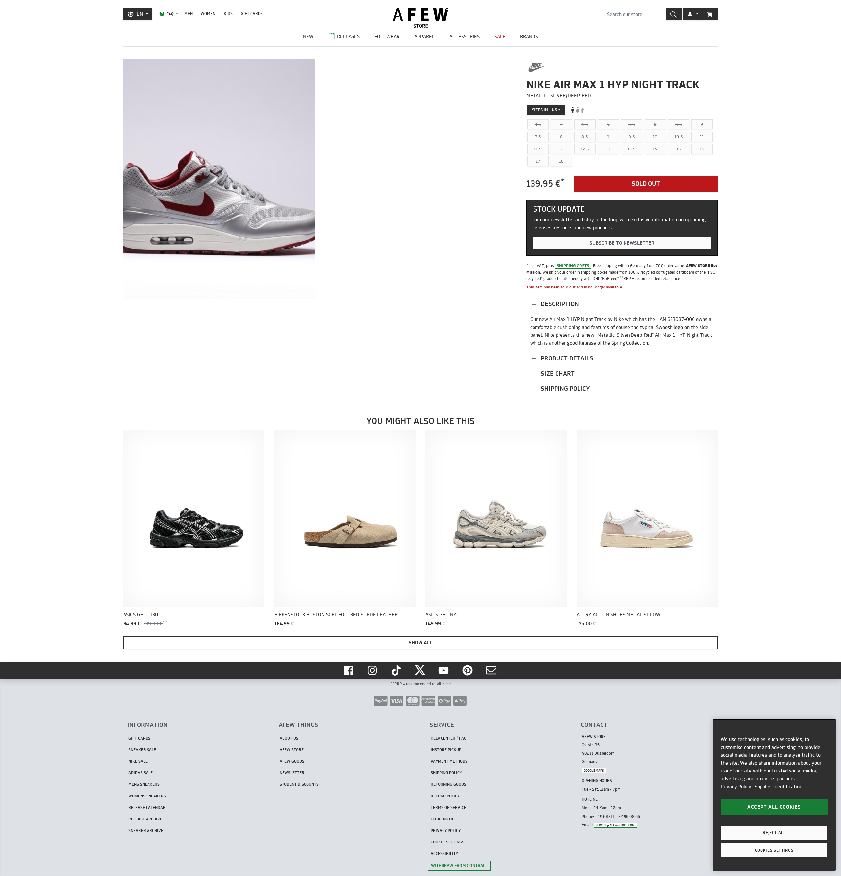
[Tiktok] (397, 670)
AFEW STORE (420, 14)
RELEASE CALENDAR (147, 807)
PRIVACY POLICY (446, 830)
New (308, 37)
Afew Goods (292, 761)
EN (139, 14)
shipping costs (573, 265)
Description (559, 304)
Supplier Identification (778, 786)
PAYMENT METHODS (449, 761)
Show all (420, 642)
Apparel (424, 37)
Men (188, 13)
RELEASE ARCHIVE (145, 819)
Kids (228, 13)
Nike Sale (138, 761)
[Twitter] (420, 670)
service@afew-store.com (615, 825)
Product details (566, 358)
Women (208, 13)
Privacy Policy (736, 786)
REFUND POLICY (445, 796)
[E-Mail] (492, 670)
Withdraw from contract (459, 865)
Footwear (387, 37)
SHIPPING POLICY (446, 772)
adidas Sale (140, 772)
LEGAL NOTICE (444, 819)
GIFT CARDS (252, 13)
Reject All (774, 832)
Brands (529, 37)
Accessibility (444, 853)
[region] (774, 795)
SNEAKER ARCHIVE (145, 830)
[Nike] (537, 67)
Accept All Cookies (774, 807)
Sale (500, 37)
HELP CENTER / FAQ (448, 738)
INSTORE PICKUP (446, 749)
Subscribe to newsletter (621, 243)
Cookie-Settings (447, 842)
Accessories (464, 37)
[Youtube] (444, 670)
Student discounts (299, 784)
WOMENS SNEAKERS (147, 796)
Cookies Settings (774, 850)
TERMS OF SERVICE (448, 807)
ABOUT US (289, 738)
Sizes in (544, 109)
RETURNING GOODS (448, 784)
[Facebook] (349, 670)
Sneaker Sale (142, 749)
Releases (348, 36)
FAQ (170, 14)
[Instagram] (373, 670)
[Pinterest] (468, 670)
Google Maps (594, 770)
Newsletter (292, 772)
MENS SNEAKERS (144, 784)
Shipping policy (564, 388)
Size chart (557, 373)
